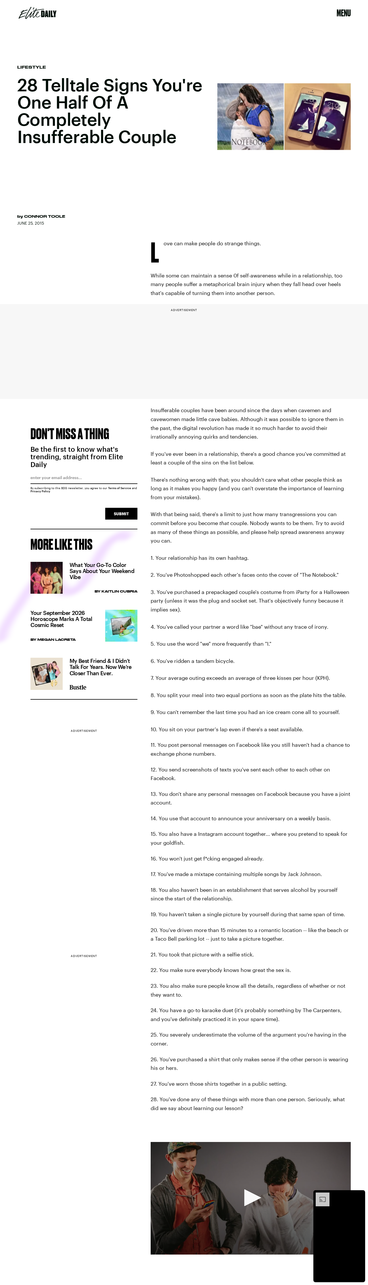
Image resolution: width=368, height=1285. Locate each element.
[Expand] (319, 1195)
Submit (121, 514)
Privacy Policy (40, 491)
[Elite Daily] (37, 13)
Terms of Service (119, 488)
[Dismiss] (358, 1195)
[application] (251, 1198)
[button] (250, 1197)
